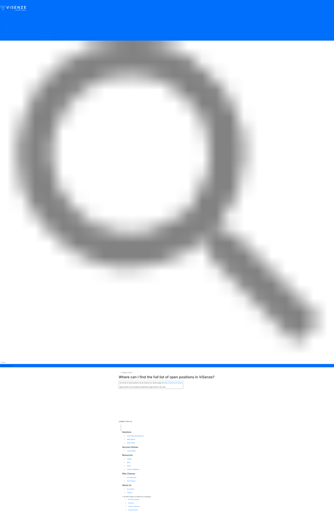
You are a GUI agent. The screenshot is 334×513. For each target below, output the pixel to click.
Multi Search (9, 21)
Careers (129, 492)
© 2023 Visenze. (134, 499)
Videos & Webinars (46, 35)
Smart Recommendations (135, 436)
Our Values (130, 489)
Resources (39, 18)
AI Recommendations (12, 25)
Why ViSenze (59, 18)
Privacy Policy (133, 510)
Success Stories (27, 18)
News (129, 466)
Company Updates (46, 32)
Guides (42, 25)
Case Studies (29, 21)
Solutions (4, 18)
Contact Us (70, 18)
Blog (41, 28)
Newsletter (43, 21)
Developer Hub (45, 39)
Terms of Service (134, 506)
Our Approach (131, 477)
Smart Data (131, 443)
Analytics (8, 28)
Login (78, 18)
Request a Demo (6, 366)
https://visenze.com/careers (173, 383)
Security (131, 503)
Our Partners (131, 481)
